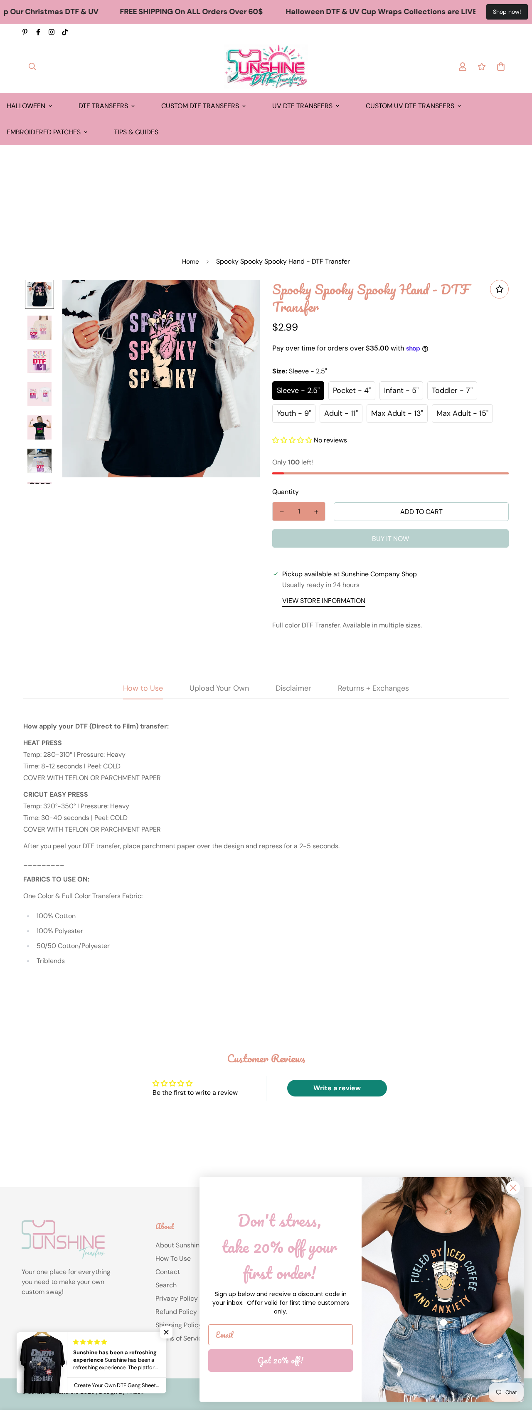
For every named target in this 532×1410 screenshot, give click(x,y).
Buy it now (390, 538)
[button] (292, 440)
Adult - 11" (341, 413)
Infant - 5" (401, 390)
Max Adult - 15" (462, 413)
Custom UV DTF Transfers (410, 105)
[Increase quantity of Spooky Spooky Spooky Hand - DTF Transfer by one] (316, 511)
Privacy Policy (176, 1298)
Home (190, 261)
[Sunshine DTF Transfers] (266, 66)
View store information (323, 600)
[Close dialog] (513, 1187)
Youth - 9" (294, 413)
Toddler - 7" (452, 390)
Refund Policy (176, 1311)
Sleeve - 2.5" (298, 390)
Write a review (337, 1088)
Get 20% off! (280, 1360)
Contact (167, 1271)
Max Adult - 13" (397, 413)
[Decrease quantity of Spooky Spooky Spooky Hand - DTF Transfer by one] (282, 511)
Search (166, 1285)
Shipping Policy (178, 1325)
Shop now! (507, 11)
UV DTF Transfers (302, 105)
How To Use (173, 1258)
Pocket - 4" (352, 390)
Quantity (285, 491)
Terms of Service (180, 1338)
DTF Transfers (103, 105)
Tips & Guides (136, 132)
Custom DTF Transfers (200, 105)
